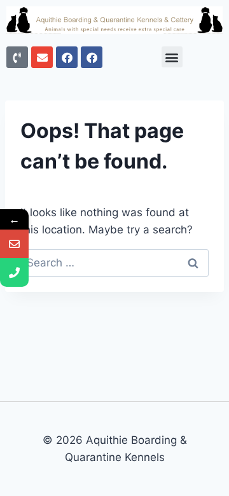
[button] (172, 56)
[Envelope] (42, 57)
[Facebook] (67, 57)
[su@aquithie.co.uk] (14, 244)
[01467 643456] (14, 272)
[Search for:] (114, 262)
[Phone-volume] (17, 57)
